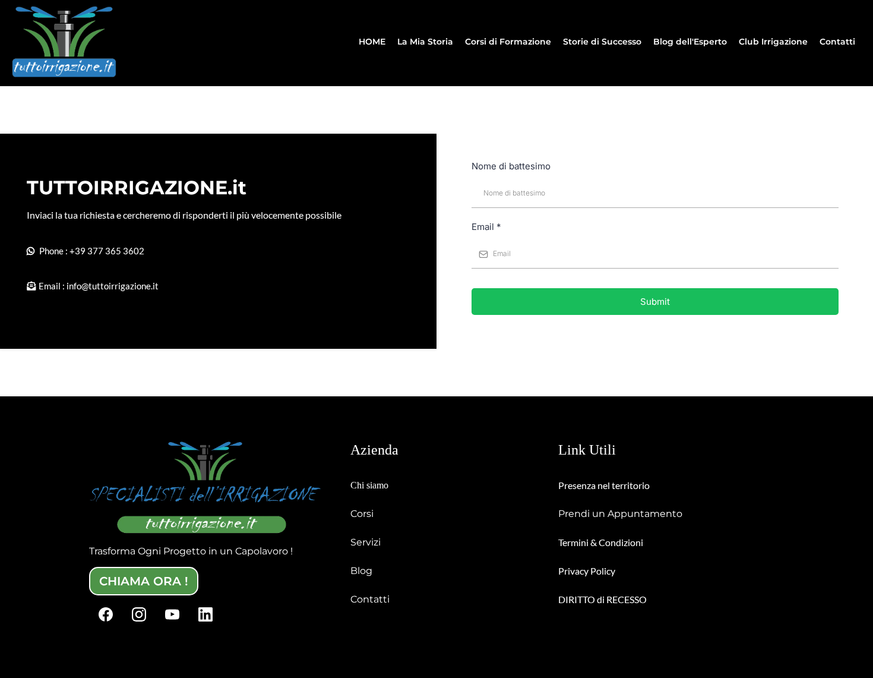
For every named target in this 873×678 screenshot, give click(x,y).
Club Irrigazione (773, 41)
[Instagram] (139, 614)
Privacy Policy (586, 570)
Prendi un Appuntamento (620, 513)
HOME (372, 41)
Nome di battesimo (511, 166)
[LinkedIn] (205, 614)
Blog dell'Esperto (690, 41)
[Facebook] (105, 614)
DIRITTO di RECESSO (602, 599)
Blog (361, 570)
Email (486, 226)
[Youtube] (172, 614)
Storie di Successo (602, 41)
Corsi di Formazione (508, 41)
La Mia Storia (425, 41)
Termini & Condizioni (600, 542)
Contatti (837, 41)
